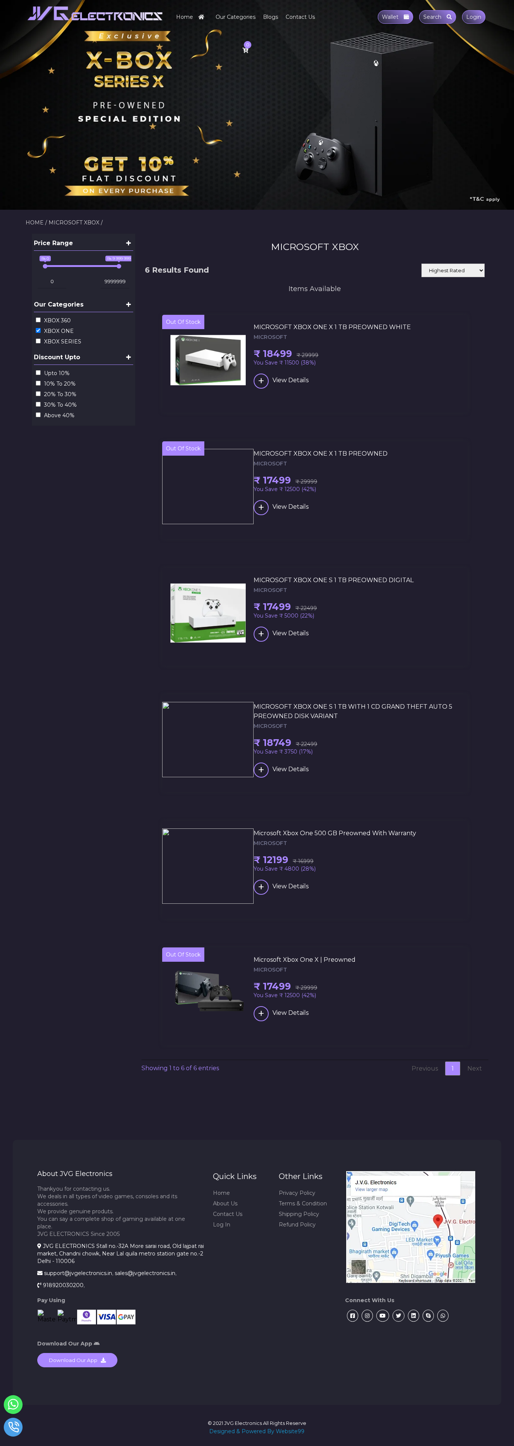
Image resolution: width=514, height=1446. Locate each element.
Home (185, 17)
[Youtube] (381, 1315)
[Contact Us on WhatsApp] (13, 1406)
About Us (225, 1203)
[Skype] (427, 1315)
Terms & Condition (303, 1203)
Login (473, 17)
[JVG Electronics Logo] (95, 24)
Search (433, 17)
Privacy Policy (297, 1193)
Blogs (270, 17)
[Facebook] (351, 1315)
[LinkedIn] (412, 1315)
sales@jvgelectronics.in (145, 1273)
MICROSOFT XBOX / (76, 222)
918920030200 (63, 1285)
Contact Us (300, 17)
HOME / (36, 222)
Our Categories (235, 17)
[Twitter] (398, 1315)
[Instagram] (366, 1315)
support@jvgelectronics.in (78, 1273)
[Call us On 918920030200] (13, 1429)
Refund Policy (297, 1224)
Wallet (391, 17)
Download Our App (75, 1360)
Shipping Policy (299, 1214)
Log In (221, 1224)
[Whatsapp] (442, 1315)
